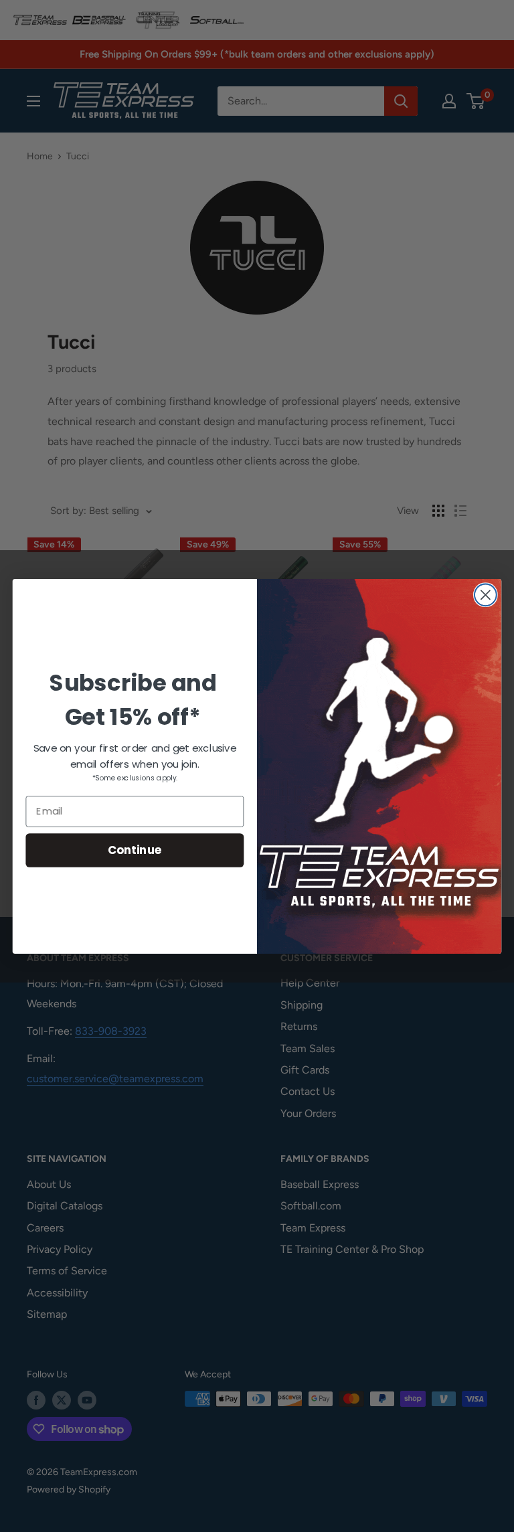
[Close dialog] (486, 595)
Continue (135, 849)
